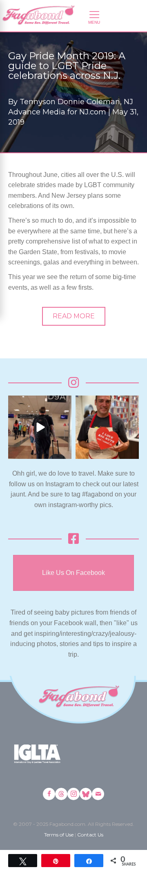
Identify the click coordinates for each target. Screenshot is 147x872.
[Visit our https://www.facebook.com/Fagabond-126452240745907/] (49, 794)
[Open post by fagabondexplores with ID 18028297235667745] (39, 427)
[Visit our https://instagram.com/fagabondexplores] (73, 794)
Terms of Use (59, 835)
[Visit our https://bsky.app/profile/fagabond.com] (86, 794)
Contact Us (90, 835)
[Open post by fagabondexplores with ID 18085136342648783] (107, 427)
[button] (73, 316)
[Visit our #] (98, 794)
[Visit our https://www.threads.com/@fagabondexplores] (61, 794)
